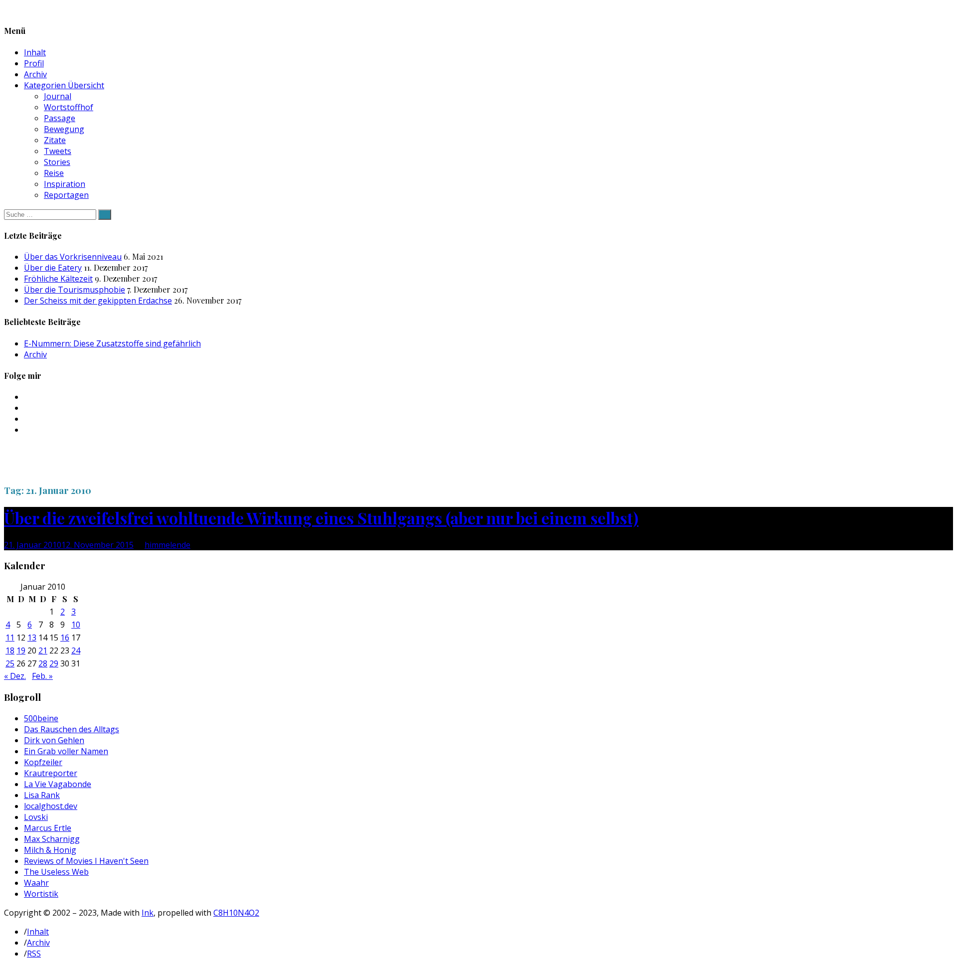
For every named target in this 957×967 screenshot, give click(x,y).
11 (9, 637)
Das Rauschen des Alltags (71, 729)
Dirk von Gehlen (54, 740)
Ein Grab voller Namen (66, 751)
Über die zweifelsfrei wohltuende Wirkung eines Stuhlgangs (321, 517)
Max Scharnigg (52, 838)
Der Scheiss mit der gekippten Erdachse (98, 300)
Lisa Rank (42, 795)
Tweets (57, 151)
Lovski (36, 816)
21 (42, 650)
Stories (57, 162)
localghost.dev (50, 806)
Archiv (35, 74)
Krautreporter (50, 773)
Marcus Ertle (47, 827)
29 (53, 663)
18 (9, 650)
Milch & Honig (50, 849)
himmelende (167, 544)
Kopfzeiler (43, 762)
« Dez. (15, 675)
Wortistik (41, 893)
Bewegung (64, 129)
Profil (34, 63)
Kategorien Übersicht (64, 85)
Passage (59, 118)
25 (9, 663)
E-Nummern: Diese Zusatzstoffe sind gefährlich (112, 343)
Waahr (36, 882)
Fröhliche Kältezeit (58, 278)
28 (42, 663)
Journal (57, 96)
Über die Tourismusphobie (74, 289)
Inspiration (64, 183)
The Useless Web (56, 871)
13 (31, 637)
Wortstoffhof (68, 107)
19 (20, 650)
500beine (41, 718)
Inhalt (35, 52)
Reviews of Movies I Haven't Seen (86, 860)
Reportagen (66, 194)
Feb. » (42, 675)
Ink (148, 912)
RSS (34, 953)
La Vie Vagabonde (57, 784)
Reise (54, 172)
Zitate (55, 140)
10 (75, 624)
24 (75, 650)
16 (64, 637)
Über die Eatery (53, 267)
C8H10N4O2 (236, 912)
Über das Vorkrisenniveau (73, 256)
